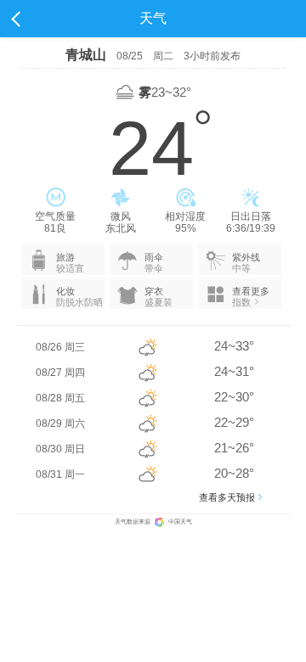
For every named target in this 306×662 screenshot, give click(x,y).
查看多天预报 (227, 497)
